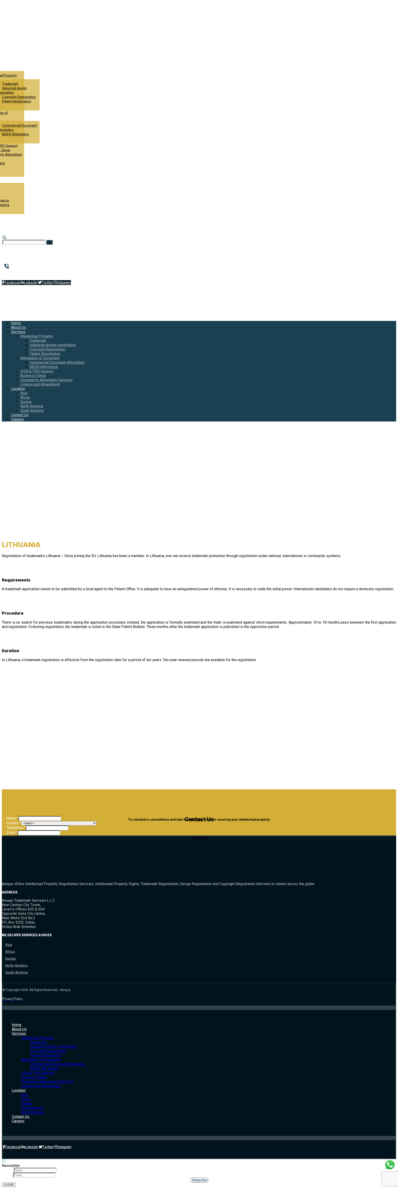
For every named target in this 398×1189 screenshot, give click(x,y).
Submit (199, 837)
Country (13, 823)
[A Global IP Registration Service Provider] (20, 41)
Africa (10, 952)
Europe (10, 958)
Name (12, 818)
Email (12, 832)
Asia (8, 945)
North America (16, 965)
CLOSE (9, 1184)
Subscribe (199, 1180)
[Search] (49, 242)
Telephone (16, 828)
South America (16, 972)
